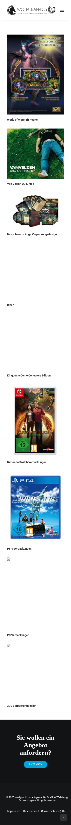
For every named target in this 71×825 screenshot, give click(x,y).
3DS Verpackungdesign (21, 705)
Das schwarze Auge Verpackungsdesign (32, 234)
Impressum (14, 811)
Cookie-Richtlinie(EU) (53, 811)
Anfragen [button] (35, 764)
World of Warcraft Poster (22, 119)
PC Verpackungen (18, 635)
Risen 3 (11, 305)
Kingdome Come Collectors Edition (29, 375)
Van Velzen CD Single (20, 183)
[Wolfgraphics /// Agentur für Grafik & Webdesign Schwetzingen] (31, 10)
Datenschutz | (31, 811)
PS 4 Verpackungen (19, 548)
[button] (62, 10)
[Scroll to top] (63, 817)
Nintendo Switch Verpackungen (27, 462)
